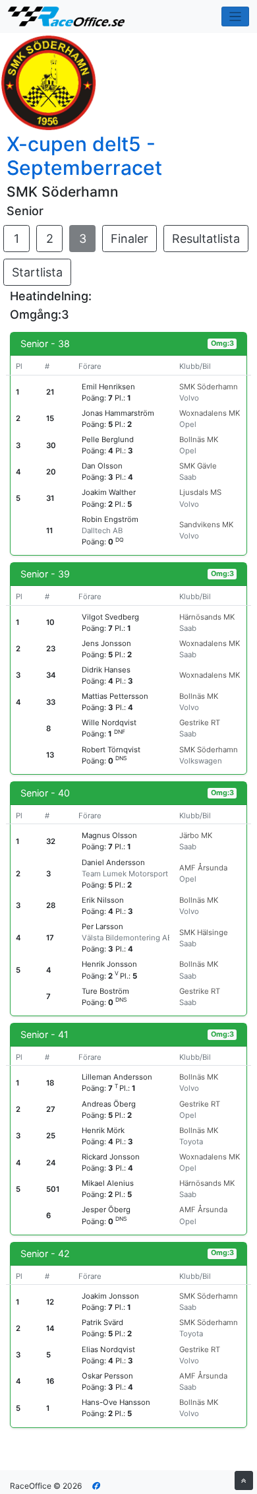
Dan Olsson (102, 466)
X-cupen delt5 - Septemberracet (84, 155)
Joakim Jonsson (110, 1296)
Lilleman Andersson (117, 1077)
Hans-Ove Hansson (116, 1402)
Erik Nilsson (103, 900)
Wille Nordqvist (109, 722)
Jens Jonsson (106, 643)
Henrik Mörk (103, 1130)
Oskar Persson (107, 1375)
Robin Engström (110, 519)
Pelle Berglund (108, 439)
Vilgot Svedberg (110, 617)
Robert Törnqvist (111, 749)
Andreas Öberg (109, 1104)
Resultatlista (206, 238)
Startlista (37, 272)
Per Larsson (102, 926)
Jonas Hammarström (118, 413)
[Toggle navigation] (235, 17)
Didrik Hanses (106, 669)
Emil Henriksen (108, 386)
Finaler (129, 238)
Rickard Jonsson (111, 1156)
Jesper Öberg (106, 1209)
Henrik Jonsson (109, 964)
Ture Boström (105, 991)
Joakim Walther (109, 492)
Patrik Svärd (102, 1322)
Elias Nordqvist (108, 1349)
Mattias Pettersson (115, 696)
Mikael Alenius (108, 1183)
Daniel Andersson (113, 862)
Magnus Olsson (109, 835)
